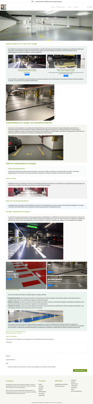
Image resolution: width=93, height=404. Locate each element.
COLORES (19, 69)
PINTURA (27, 69)
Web (7, 363)
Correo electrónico (11, 360)
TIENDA (40, 384)
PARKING (73, 382)
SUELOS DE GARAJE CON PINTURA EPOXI (16, 332)
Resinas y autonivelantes (57, 7)
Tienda (69, 7)
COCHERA (58, 69)
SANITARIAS (74, 387)
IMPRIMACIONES (42, 392)
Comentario (9, 342)
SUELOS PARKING (38, 22)
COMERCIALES (74, 386)
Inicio (32, 22)
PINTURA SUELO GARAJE (54, 281)
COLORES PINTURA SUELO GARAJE (27, 70)
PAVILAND (41, 386)
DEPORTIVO (73, 380)
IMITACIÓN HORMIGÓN (76, 391)
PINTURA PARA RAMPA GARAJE (14, 333)
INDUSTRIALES (74, 384)
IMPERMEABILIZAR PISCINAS (61, 384)
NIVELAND (41, 388)
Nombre (8, 356)
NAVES (72, 389)
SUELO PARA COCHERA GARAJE (65, 70)
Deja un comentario (51, 29)
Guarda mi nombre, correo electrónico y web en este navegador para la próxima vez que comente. (32, 367)
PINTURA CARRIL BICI (60, 386)
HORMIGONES (42, 395)
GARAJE (23, 69)
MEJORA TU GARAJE (53, 267)
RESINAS (41, 390)
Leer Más (27, 74)
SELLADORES (41, 393)
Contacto (76, 7)
